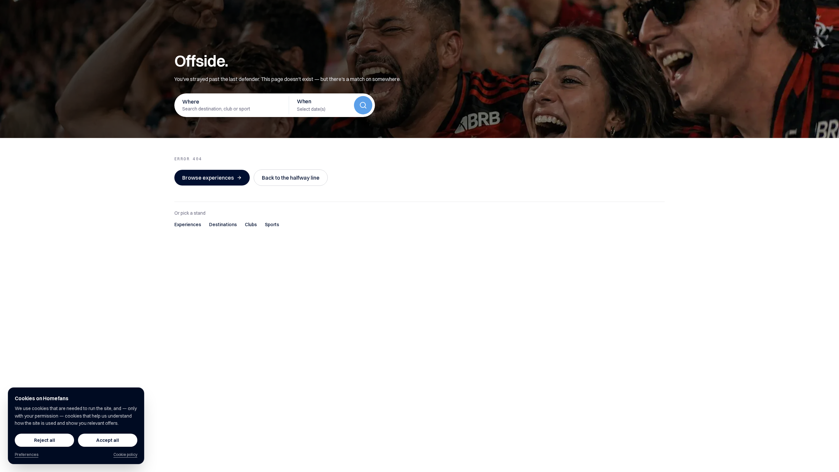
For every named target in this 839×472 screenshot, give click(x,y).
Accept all (107, 440)
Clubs (251, 224)
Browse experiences (208, 177)
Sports (272, 224)
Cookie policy (125, 454)
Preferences (26, 454)
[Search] (363, 105)
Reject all (44, 440)
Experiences (187, 224)
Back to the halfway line (291, 177)
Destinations (223, 224)
